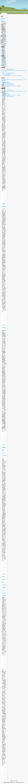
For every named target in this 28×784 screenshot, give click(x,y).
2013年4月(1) (3, 60)
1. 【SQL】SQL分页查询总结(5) (7, 90)
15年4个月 (5, 41)
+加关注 (2, 44)
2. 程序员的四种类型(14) (5, 82)
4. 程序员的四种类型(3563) (6, 74)
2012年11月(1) (3, 61)
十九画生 (24, 8)
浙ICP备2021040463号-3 (20, 782)
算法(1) (2, 53)
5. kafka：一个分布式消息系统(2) (7, 96)
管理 (2, 22)
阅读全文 (4, 654)
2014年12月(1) (3, 57)
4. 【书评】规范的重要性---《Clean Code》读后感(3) (11, 95)
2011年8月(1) (3, 64)
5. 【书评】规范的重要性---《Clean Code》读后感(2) (11, 86)
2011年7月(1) (3, 65)
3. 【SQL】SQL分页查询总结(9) (7, 83)
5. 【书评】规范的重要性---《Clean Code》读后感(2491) (11, 75)
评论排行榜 (3, 78)
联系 (2, 20)
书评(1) (2, 52)
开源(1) (2, 51)
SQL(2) (2, 48)
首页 (2, 19)
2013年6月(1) (3, 59)
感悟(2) (2, 49)
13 (3, 42)
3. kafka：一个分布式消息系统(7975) (8, 73)
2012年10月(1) (3, 62)
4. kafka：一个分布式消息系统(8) (7, 84)
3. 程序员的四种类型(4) (5, 93)
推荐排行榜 (3, 88)
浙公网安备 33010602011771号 (10, 782)
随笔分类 (2, 46)
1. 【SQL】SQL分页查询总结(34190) (8, 69)
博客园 (2, 18)
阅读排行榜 (3, 67)
